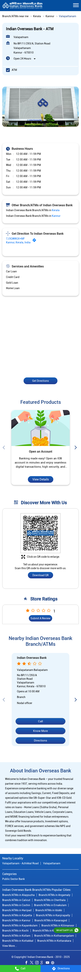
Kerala (37, 16)
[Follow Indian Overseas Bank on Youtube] (48, 963)
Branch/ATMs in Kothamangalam (54, 935)
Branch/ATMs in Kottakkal (17, 940)
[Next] (76, 447)
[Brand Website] (53, 963)
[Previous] (4, 447)
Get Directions (40, 380)
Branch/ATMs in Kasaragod (50, 920)
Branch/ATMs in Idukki (48, 910)
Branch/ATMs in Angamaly (54, 894)
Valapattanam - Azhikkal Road (20, 863)
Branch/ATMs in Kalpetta (17, 915)
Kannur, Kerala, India (18, 242)
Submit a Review (40, 618)
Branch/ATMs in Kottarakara (54, 940)
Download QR (40, 575)
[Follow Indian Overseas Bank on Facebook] (27, 963)
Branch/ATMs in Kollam (16, 935)
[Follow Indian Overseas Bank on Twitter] (32, 963)
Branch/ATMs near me (15, 16)
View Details (40, 479)
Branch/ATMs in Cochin (16, 905)
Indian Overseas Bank (32, 658)
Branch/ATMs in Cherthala (50, 900)
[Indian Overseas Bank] (22, 5)
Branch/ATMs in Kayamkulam (19, 925)
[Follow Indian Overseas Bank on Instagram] (37, 963)
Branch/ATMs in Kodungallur (50, 930)
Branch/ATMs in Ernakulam (50, 905)
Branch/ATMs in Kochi (15, 930)
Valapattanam (51, 863)
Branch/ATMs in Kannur (16, 920)
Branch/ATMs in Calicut (16, 900)
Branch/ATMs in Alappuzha (18, 894)
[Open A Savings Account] (40, 428)
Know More (40, 731)
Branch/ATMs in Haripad (16, 910)
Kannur (50, 16)
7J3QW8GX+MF (15, 238)
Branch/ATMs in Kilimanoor (57, 925)
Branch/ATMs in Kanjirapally (53, 915)
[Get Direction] (35, 241)
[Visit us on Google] (43, 963)
